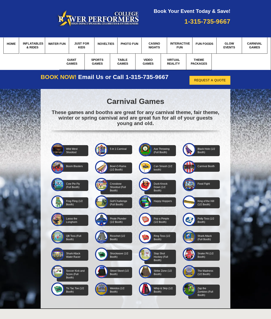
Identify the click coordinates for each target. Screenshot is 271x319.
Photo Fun (129, 43)
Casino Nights (154, 45)
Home (11, 43)
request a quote (210, 79)
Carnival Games (254, 45)
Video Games (148, 61)
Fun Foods (204, 43)
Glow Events (229, 45)
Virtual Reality (173, 61)
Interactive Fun (180, 45)
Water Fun (57, 43)
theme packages (199, 61)
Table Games (122, 61)
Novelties (106, 43)
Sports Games (97, 61)
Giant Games (71, 61)
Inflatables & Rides (33, 45)
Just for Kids (81, 45)
